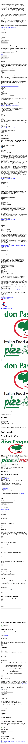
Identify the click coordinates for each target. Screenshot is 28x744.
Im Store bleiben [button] (11, 574)
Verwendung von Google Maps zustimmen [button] (10, 483)
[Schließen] (1, 527)
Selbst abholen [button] (4, 479)
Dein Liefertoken (4, 691)
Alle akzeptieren (4, 43)
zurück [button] (2, 54)
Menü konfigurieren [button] (12, 555)
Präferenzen (3, 32)
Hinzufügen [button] (3, 656)
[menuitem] (15, 302)
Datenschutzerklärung (5, 27)
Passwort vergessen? (5, 509)
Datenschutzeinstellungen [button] (8, 490)
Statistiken (3, 35)
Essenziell (3, 29)
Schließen (3, 742)
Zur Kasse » (3, 427)
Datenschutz (6, 489)
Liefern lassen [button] (4, 477)
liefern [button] (2, 635)
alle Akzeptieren (5, 138)
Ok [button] (1, 525)
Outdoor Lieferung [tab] (5, 478)
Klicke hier (24, 683)
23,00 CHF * (3, 466)
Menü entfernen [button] (4, 555)
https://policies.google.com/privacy (8, 178)
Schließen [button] (3, 696)
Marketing (3, 37)
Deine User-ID (4, 710)
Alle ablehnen (3, 41)
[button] (14, 300)
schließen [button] (3, 426)
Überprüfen (3, 694)
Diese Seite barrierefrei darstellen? (8, 738)
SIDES (22, 493)
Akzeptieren (4, 147)
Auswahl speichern (4, 40)
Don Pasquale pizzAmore (9, 486)
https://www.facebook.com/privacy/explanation (11, 289)
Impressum (13, 27)
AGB (4, 492)
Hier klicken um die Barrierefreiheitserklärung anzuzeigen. (13, 741)
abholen (6, 635)
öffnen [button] (2, 424)
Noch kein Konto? (4, 511)
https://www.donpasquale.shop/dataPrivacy (10, 86)
